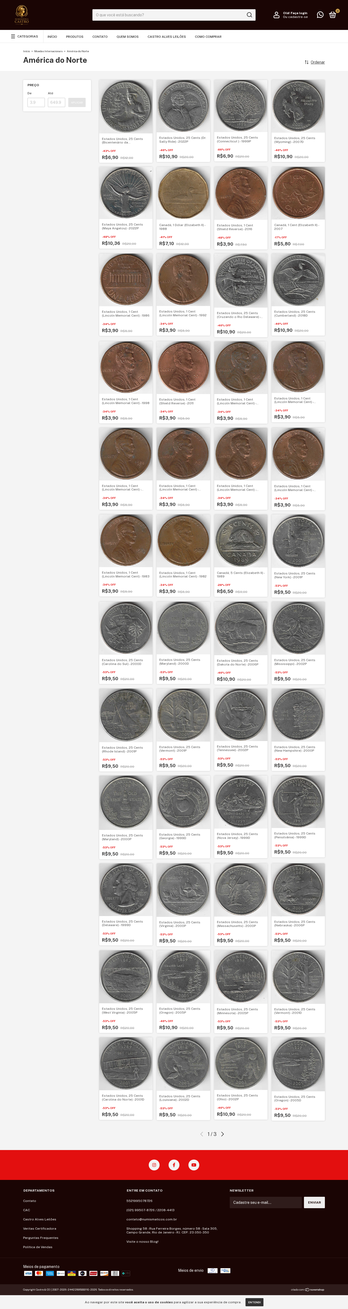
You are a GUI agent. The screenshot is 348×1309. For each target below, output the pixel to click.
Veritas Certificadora (39, 1228)
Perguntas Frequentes (40, 1238)
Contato (100, 37)
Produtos (74, 37)
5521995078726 (139, 1201)
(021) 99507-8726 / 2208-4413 (150, 1210)
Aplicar (77, 102)
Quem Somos (128, 37)
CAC (26, 1210)
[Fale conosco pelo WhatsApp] (320, 16)
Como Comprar (208, 37)
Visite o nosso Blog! (142, 1242)
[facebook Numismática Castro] (174, 1165)
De (29, 93)
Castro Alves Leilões (167, 37)
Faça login (299, 13)
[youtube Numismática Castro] (193, 1165)
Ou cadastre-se (295, 17)
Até (50, 93)
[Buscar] (249, 15)
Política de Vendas (37, 1247)
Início (52, 37)
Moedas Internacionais (48, 51)
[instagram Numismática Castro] (154, 1165)
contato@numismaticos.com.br (151, 1219)
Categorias (27, 36)
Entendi (254, 1302)
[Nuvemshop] (308, 1290)
